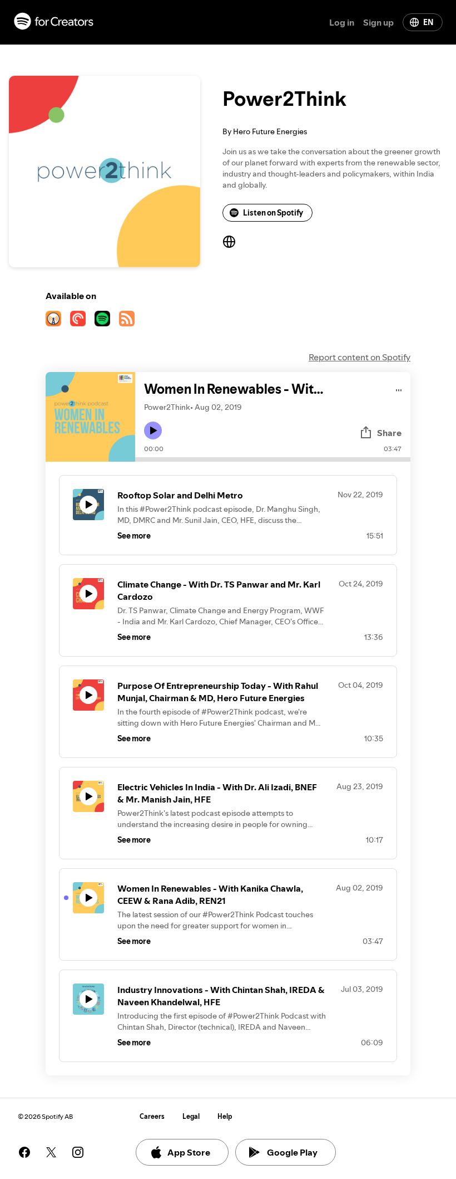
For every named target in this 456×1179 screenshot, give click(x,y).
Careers (152, 1116)
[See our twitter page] (51, 1152)
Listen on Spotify (273, 212)
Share (389, 433)
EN (428, 22)
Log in (341, 22)
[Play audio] (399, 388)
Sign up (378, 22)
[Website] (229, 241)
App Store (188, 1152)
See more (134, 535)
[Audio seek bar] (272, 459)
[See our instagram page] (78, 1152)
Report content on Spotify (359, 357)
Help (224, 1116)
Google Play (292, 1152)
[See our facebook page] (24, 1152)
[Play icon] (153, 430)
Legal (191, 1116)
